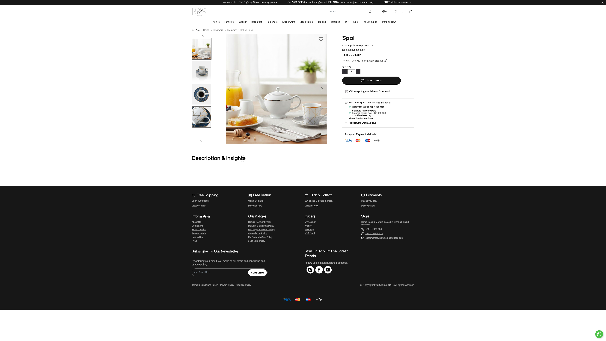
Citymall (398, 222)
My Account (310, 222)
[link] (389, 22)
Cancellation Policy (257, 234)
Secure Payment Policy (259, 222)
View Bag (309, 230)
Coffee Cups (246, 30)
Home (206, 30)
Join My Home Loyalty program (367, 61)
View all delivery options (361, 118)
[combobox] (350, 11)
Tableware (218, 30)
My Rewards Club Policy (260, 237)
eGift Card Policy (256, 241)
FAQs (194, 241)
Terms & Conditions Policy (205, 285)
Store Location (199, 230)
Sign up (236, 2)
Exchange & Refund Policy (261, 230)
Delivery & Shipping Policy (261, 226)
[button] (216, 22)
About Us (196, 222)
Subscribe (257, 273)
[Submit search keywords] (370, 11)
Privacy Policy (227, 285)
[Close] (602, 2)
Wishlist (308, 226)
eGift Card (310, 234)
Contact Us (197, 226)
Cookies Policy (243, 285)
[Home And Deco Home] (199, 11)
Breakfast (232, 30)
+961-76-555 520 (374, 234)
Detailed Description (353, 50)
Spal (348, 38)
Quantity (346, 67)
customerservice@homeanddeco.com (384, 238)
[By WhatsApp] (599, 334)
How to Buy (197, 237)
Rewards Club (199, 234)
